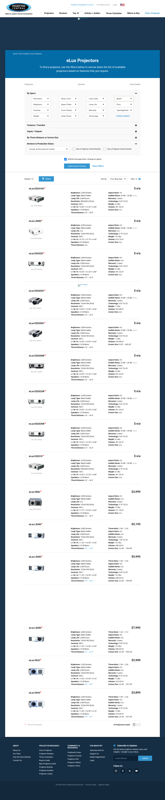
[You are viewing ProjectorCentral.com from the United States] (124, 5)
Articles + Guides (92, 13)
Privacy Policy (90, 785)
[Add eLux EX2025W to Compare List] (25, 424)
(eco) (135, 196)
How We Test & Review (22, 757)
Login (115, 5)
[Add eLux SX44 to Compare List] (25, 692)
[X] (129, 770)
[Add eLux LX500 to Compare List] (25, 628)
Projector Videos (74, 762)
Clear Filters (98, 166)
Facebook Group (74, 752)
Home (15, 54)
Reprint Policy (103, 785)
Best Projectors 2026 (47, 764)
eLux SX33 (34, 660)
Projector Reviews (46, 754)
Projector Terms (74, 766)
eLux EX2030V (36, 323)
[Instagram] (116, 770)
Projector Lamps (45, 774)
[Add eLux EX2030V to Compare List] (25, 323)
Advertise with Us (97, 750)
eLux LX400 (35, 556)
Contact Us (17, 760)
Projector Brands (46, 767)
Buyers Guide (44, 760)
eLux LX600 (35, 221)
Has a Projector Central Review (88, 149)
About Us (16, 750)
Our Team (17, 754)
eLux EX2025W (36, 423)
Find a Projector (152, 13)
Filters (48, 179)
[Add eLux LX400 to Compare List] (25, 557)
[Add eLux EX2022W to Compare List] (25, 391)
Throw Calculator (114, 13)
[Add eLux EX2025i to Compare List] (25, 253)
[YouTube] (136, 770)
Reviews (63, 13)
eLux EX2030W (36, 355)
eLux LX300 (35, 524)
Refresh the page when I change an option (84, 159)
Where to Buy (133, 13)
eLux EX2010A (36, 188)
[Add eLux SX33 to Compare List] (25, 660)
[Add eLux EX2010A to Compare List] (25, 188)
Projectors (49, 13)
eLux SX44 (34, 692)
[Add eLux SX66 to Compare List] (25, 492)
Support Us (94, 754)
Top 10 (76, 13)
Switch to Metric (123, 116)
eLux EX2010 (35, 456)
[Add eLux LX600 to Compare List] (25, 221)
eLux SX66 (34, 492)
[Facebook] (122, 770)
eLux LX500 (35, 627)
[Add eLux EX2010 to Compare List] (25, 456)
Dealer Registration (97, 757)
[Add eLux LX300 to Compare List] (25, 524)
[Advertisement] (82, 605)
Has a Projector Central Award (119, 149)
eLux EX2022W (36, 391)
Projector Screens (46, 770)
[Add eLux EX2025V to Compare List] (25, 291)
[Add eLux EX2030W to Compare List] (25, 355)
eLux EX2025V (36, 290)
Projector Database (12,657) (82, 5)
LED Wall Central (103, 5)
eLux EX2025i (36, 253)
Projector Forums (74, 756)
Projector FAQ (73, 759)
